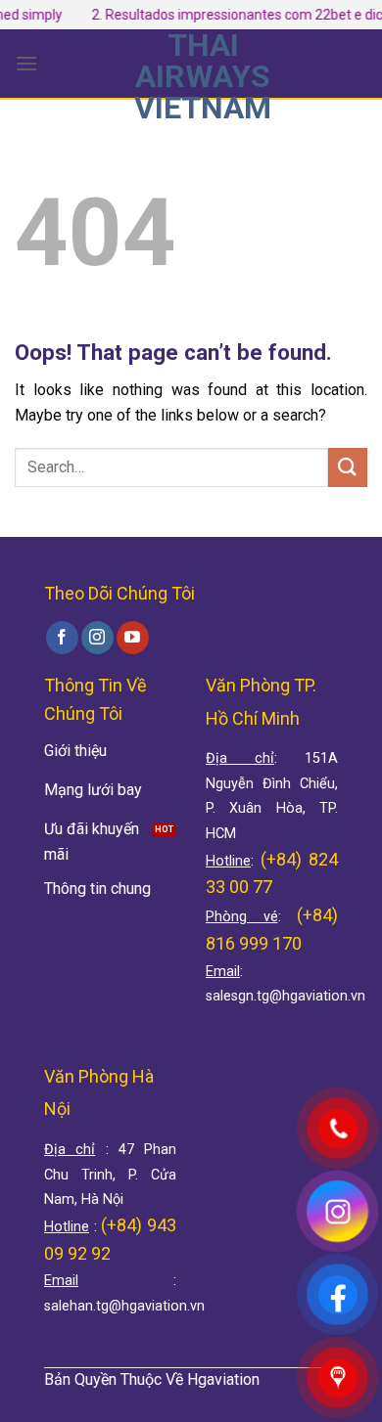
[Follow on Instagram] (97, 637)
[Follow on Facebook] (62, 637)
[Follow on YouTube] (133, 637)
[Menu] (26, 63)
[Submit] (347, 467)
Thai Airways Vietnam (202, 76)
